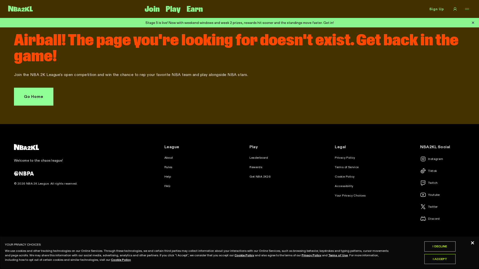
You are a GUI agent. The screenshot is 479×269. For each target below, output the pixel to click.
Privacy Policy (345, 157)
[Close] (472, 242)
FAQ (167, 186)
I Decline (440, 246)
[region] (239, 252)
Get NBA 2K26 (260, 176)
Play (173, 9)
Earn (195, 9)
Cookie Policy (345, 176)
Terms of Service (347, 167)
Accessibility (344, 186)
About (168, 157)
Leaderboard (258, 157)
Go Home (33, 96)
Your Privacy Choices (350, 195)
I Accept (440, 259)
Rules (168, 167)
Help (167, 176)
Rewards (255, 167)
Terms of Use (338, 255)
